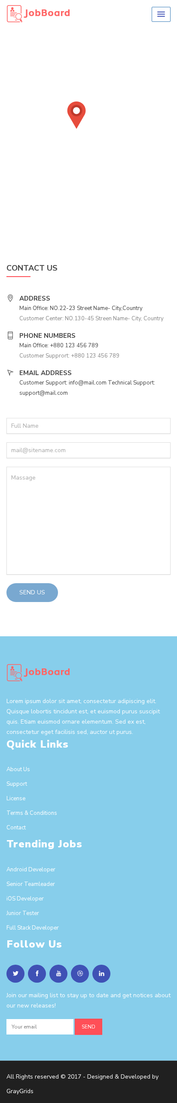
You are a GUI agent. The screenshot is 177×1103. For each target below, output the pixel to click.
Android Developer (30, 869)
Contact (16, 828)
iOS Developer (25, 899)
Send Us (32, 592)
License (15, 798)
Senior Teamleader (30, 884)
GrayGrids (20, 1091)
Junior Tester (22, 913)
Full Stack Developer (32, 928)
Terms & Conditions (31, 813)
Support (16, 784)
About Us (18, 769)
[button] (161, 14)
